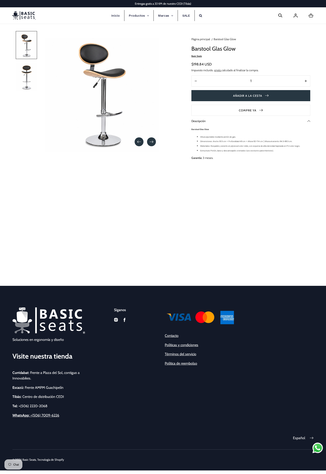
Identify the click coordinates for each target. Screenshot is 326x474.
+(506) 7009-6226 (35, 415)
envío (218, 70)
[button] (280, 15)
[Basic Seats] (24, 15)
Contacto (172, 336)
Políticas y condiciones (181, 345)
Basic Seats (29, 459)
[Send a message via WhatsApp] (318, 448)
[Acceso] (295, 15)
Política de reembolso (181, 363)
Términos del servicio (180, 354)
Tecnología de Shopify (50, 459)
